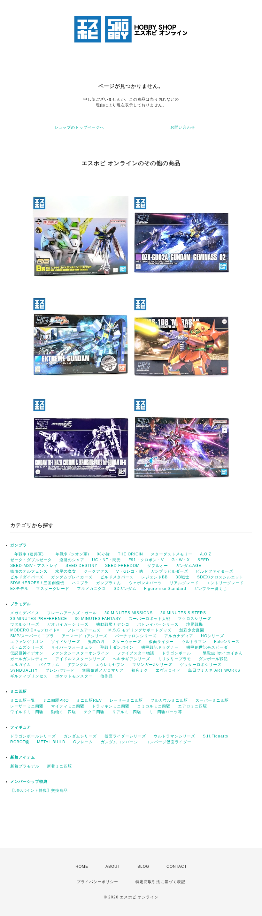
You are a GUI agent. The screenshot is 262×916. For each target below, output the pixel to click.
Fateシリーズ (227, 641)
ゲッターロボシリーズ (200, 664)
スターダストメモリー (171, 554)
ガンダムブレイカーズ (72, 577)
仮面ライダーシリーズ (125, 736)
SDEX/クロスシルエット (220, 577)
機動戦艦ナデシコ (112, 624)
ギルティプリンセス (29, 676)
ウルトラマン (193, 641)
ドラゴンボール (176, 653)
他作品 (106, 676)
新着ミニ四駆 (59, 766)
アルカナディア (178, 636)
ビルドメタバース (117, 577)
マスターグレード (52, 588)
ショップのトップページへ (79, 127)
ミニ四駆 (18, 691)
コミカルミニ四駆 (153, 706)
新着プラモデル (24, 766)
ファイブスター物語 (135, 653)
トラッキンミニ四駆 (110, 706)
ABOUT (112, 866)
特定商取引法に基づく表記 (160, 882)
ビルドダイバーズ (26, 577)
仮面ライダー (161, 641)
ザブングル (77, 664)
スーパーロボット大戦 (149, 618)
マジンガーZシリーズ (152, 664)
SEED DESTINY (81, 565)
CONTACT (176, 866)
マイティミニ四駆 (67, 706)
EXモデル (19, 588)
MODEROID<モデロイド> (35, 630)
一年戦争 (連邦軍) (27, 554)
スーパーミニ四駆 (212, 700)
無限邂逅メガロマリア (103, 670)
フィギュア (20, 727)
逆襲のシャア (71, 560)
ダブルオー (157, 565)
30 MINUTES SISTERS (183, 613)
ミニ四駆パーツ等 (165, 712)
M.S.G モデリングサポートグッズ (140, 630)
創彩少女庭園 (191, 630)
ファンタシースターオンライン (80, 653)
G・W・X (181, 560)
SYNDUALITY (24, 670)
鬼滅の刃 (96, 641)
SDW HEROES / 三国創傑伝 (37, 583)
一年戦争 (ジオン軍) (70, 554)
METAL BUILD (51, 742)
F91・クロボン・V (146, 560)
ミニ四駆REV (89, 700)
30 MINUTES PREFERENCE (38, 618)
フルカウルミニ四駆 (169, 700)
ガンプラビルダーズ (169, 571)
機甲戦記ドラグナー (160, 647)
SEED (203, 560)
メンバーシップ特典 (29, 781)
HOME (81, 866)
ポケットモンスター (74, 676)
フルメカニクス (91, 588)
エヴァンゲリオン (26, 641)
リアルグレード (184, 583)
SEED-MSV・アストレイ (34, 565)
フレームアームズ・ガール (72, 613)
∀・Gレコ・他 (129, 571)
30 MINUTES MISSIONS (128, 613)
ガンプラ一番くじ (210, 588)
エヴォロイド (168, 670)
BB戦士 (182, 577)
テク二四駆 (94, 712)
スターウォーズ (126, 641)
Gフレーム (83, 742)
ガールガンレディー (29, 659)
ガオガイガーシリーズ (68, 624)
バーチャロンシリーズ (136, 636)
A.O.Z (205, 554)
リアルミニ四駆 (126, 712)
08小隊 (103, 554)
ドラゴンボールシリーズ (33, 736)
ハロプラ (80, 583)
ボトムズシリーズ (26, 647)
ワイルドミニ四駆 (26, 712)
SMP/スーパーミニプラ (32, 636)
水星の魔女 (65, 571)
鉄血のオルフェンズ (29, 571)
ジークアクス (96, 571)
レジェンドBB (154, 577)
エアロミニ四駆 (192, 706)
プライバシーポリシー (97, 882)
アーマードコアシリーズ (84, 636)
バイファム (49, 664)
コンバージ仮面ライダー (168, 742)
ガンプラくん (108, 583)
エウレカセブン (110, 664)
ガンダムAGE (188, 565)
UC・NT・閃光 (106, 560)
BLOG (143, 866)
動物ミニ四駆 (63, 712)
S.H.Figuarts (215, 736)
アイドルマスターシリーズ (80, 659)
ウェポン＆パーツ (145, 583)
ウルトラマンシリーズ (174, 736)
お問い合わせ (182, 127)
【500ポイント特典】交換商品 (39, 790)
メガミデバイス (24, 613)
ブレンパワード (59, 670)
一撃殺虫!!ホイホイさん (221, 653)
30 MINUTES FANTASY (98, 618)
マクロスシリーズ (194, 618)
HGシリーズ (212, 636)
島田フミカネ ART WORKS (214, 670)
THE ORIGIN (130, 554)
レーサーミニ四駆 (126, 700)
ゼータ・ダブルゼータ (31, 560)
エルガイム (20, 664)
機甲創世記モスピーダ (207, 647)
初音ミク (139, 670)
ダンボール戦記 (213, 659)
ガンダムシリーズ (80, 736)
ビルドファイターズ (214, 571)
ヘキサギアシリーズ (131, 659)
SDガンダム (125, 588)
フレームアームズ (84, 630)
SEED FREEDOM (122, 565)
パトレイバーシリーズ (158, 624)
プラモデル (20, 604)
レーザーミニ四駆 (26, 706)
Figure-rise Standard (165, 588)
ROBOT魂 (19, 742)
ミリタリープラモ (174, 659)
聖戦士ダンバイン (117, 647)
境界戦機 (194, 624)
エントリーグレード (225, 583)
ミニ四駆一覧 (22, 700)
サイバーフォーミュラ (72, 647)
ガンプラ (18, 545)
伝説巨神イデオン (26, 653)
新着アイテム (22, 757)
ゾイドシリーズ (65, 641)
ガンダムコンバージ (119, 742)
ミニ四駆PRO (56, 700)
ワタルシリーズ (24, 624)
